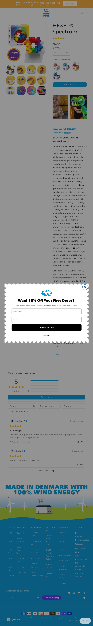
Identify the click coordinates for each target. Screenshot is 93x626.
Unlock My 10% (46, 327)
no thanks (46, 335)
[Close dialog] (85, 287)
